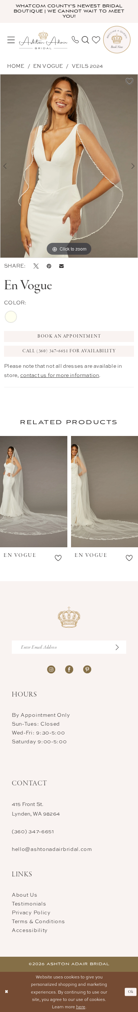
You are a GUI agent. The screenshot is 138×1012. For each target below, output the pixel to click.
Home (16, 65)
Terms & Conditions (38, 921)
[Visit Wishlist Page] (96, 40)
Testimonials (29, 903)
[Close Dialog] (6, 991)
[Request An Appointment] (117, 39)
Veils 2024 (87, 65)
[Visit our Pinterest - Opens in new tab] (87, 669)
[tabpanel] (69, 166)
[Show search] (85, 39)
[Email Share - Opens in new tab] (61, 266)
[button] (11, 39)
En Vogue (48, 65)
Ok (131, 991)
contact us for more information (59, 374)
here (80, 1006)
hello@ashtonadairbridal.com (52, 848)
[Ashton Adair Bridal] (43, 39)
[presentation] (33, 491)
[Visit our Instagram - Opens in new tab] (51, 669)
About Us (25, 894)
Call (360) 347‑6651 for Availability (69, 351)
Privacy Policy (31, 912)
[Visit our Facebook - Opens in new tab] (69, 669)
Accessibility (30, 930)
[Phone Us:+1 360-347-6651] (75, 39)
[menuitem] (11, 39)
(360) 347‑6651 (33, 831)
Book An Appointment (69, 336)
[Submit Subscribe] (120, 647)
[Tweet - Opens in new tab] (36, 265)
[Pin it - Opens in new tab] (49, 265)
